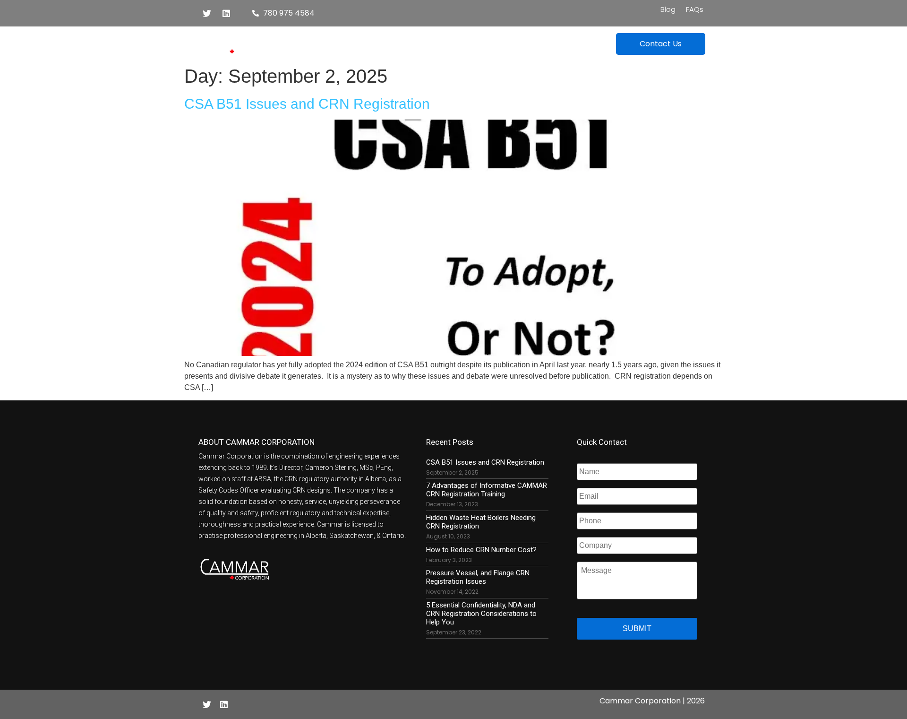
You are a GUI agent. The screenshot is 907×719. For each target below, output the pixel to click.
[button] (660, 44)
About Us (453, 42)
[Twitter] (206, 13)
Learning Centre (526, 42)
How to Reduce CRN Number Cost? (481, 550)
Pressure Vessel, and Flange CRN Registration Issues (478, 577)
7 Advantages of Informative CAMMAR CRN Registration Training (486, 489)
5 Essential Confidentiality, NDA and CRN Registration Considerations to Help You (481, 613)
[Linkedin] (226, 13)
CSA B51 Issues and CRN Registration (307, 103)
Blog (668, 9)
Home (341, 42)
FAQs (694, 9)
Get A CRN (390, 42)
